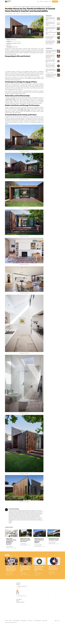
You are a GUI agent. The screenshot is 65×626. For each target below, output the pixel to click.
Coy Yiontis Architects (9, 13)
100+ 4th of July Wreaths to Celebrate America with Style (50, 65)
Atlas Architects (23, 543)
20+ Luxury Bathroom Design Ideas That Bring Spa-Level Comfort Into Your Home (50, 42)
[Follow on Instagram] (10, 522)
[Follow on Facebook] (56, 620)
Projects (10, 6)
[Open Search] (60, 1)
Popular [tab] (11, 555)
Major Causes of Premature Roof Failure (51, 33)
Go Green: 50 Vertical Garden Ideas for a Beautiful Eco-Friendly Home (51, 70)
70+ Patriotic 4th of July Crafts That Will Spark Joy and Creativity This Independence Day (51, 75)
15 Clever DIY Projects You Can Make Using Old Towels (51, 37)
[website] (9, 522)
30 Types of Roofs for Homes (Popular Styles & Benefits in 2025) (50, 18)
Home (6, 6)
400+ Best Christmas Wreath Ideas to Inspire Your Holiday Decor (50, 61)
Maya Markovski (9, 572)
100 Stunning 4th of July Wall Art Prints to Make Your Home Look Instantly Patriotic (51, 51)
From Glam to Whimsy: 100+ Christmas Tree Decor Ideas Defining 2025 (50, 56)
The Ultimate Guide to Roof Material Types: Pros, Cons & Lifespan (50, 23)
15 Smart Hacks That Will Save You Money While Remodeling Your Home (51, 28)
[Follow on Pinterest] (59, 620)
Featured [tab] (7, 555)
